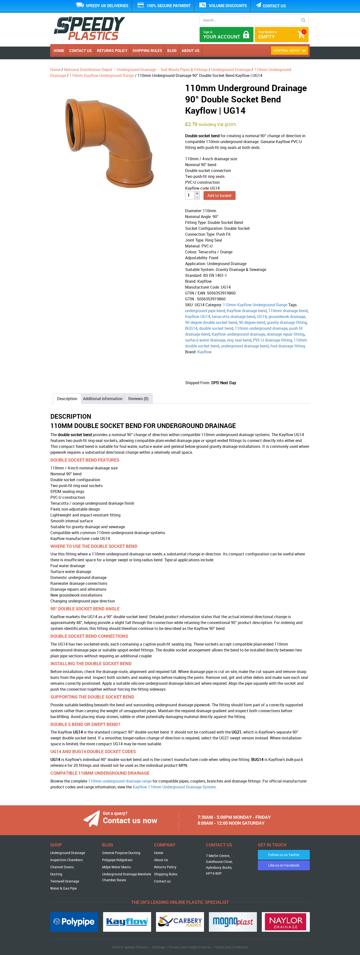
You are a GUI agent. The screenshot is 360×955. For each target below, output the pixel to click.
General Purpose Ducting (121, 852)
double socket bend (216, 328)
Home (59, 50)
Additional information (102, 398)
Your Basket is (281, 35)
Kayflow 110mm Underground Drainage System (174, 787)
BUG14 (191, 328)
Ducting (56, 874)
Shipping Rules (147, 50)
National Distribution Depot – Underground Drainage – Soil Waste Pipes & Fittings (136, 69)
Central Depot (287, 50)
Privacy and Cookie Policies (190, 947)
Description (67, 398)
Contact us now (130, 820)
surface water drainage (205, 340)
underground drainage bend (245, 346)
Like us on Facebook (283, 865)
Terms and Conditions (231, 947)
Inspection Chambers (66, 859)
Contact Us (80, 50)
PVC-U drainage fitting (272, 340)
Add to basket (219, 195)
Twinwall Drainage (64, 881)
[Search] (303, 20)
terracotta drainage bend (233, 316)
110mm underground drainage (261, 328)
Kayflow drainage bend (247, 310)
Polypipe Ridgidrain (117, 859)
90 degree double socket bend (211, 322)
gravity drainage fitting (287, 322)
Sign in (221, 35)
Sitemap (158, 947)
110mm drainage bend (288, 310)
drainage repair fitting (285, 334)
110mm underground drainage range (120, 781)
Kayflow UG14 (197, 316)
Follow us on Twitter (284, 854)
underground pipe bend (205, 310)
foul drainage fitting (287, 346)
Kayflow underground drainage (238, 334)
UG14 (262, 316)
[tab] (67, 398)
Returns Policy (112, 50)
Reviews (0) (138, 398)
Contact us (274, 6)
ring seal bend (239, 340)
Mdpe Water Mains (116, 867)
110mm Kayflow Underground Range (102, 75)
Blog (172, 50)
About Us (191, 50)
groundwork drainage (286, 316)
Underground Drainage (231, 69)
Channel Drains (62, 867)
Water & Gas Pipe (63, 888)
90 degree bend (252, 322)
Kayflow (204, 352)
